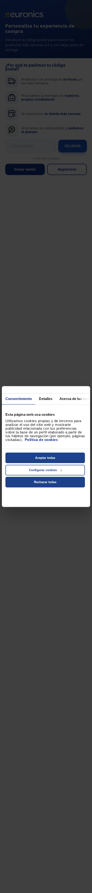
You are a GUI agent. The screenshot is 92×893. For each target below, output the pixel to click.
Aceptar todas (45, 458)
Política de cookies (41, 440)
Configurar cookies (43, 470)
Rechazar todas (45, 482)
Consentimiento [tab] (18, 399)
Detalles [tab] (45, 399)
